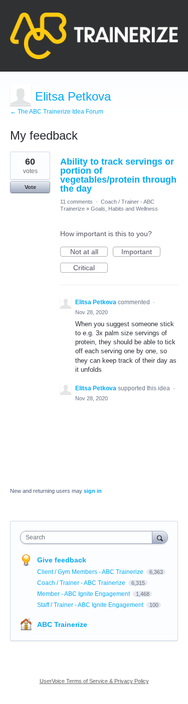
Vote (30, 187)
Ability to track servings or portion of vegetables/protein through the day (118, 175)
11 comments (76, 202)
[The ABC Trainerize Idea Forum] (94, 36)
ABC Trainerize (62, 624)
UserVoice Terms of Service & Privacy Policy (94, 681)
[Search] (160, 537)
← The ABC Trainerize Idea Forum (56, 111)
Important (140, 252)
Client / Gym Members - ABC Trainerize (91, 571)
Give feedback (61, 560)
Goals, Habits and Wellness (124, 209)
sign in (93, 491)
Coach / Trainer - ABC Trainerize (82, 582)
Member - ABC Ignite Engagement (84, 593)
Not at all (89, 252)
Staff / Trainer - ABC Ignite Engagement (91, 604)
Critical (90, 268)
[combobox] (88, 537)
